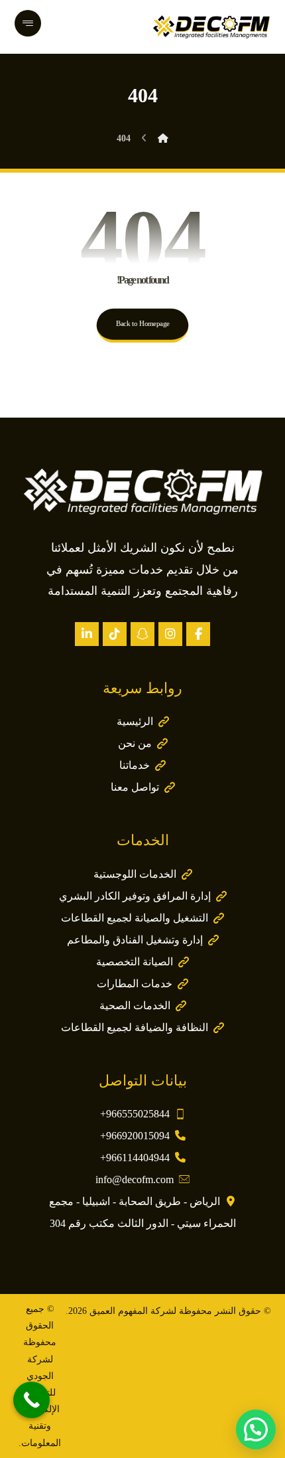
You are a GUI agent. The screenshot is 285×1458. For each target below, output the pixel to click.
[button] (198, 634)
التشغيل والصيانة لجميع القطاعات (134, 918)
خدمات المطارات (134, 983)
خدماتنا (134, 765)
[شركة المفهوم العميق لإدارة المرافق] (211, 26)
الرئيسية (135, 721)
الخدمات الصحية (134, 1005)
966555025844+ (135, 1113)
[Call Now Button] (31, 1400)
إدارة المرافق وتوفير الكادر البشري (135, 896)
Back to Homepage (143, 323)
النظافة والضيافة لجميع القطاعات (134, 1027)
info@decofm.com (134, 1179)
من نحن (135, 743)
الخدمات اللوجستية (134, 874)
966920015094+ (135, 1135)
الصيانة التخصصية (134, 961)
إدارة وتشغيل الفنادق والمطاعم (135, 939)
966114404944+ (135, 1157)
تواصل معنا (135, 787)
